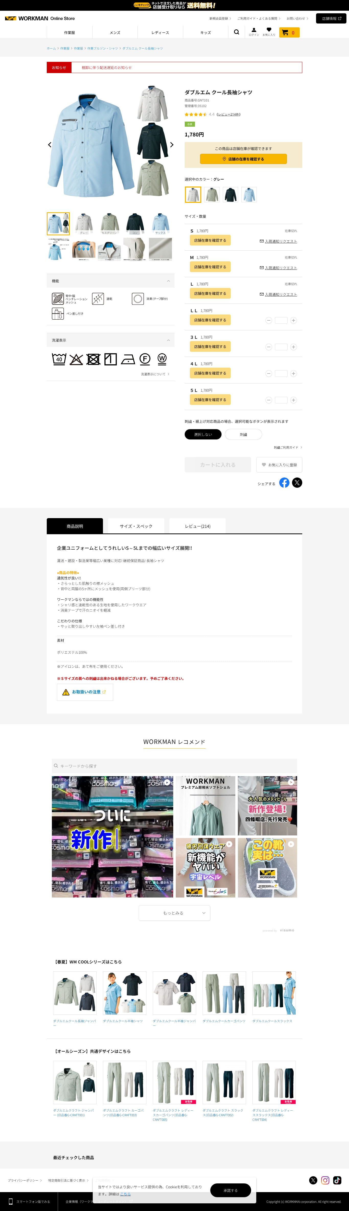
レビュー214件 (228, 114)
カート (293, 32)
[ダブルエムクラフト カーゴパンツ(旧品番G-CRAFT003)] (124, 1082)
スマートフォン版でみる (33, 1201)
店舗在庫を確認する (210, 240)
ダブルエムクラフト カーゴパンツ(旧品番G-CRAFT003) (123, 1112)
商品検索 (236, 32)
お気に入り (269, 34)
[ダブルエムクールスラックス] (274, 993)
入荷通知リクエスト (281, 241)
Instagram (325, 1180)
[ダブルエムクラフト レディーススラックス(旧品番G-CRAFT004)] (274, 1082)
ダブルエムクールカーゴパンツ (224, 1021)
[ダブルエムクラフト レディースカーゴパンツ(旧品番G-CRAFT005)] (174, 1082)
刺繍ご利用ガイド (286, 447)
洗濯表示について (153, 374)
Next (171, 144)
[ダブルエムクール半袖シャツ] (124, 993)
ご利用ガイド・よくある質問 (257, 18)
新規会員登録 (219, 18)
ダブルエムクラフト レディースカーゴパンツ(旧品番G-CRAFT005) (173, 1115)
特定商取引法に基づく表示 (66, 1180)
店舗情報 (329, 18)
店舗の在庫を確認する (246, 158)
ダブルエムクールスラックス (272, 1021)
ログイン (254, 34)
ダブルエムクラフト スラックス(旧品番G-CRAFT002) (223, 1112)
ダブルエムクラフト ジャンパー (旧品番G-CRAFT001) (73, 1112)
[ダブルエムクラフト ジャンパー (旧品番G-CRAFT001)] (75, 1082)
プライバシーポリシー (23, 1180)
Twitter (313, 1180)
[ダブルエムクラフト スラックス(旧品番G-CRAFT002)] (224, 1082)
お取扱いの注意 (86, 692)
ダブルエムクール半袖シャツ (123, 1021)
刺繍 (243, 434)
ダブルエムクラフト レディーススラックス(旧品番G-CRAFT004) (272, 1115)
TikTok (337, 1180)
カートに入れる (218, 464)
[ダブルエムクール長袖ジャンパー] (75, 993)
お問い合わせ (296, 18)
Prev (50, 144)
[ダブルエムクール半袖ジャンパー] (174, 993)
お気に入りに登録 (282, 464)
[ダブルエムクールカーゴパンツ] (224, 993)
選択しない (203, 434)
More (174, 913)
